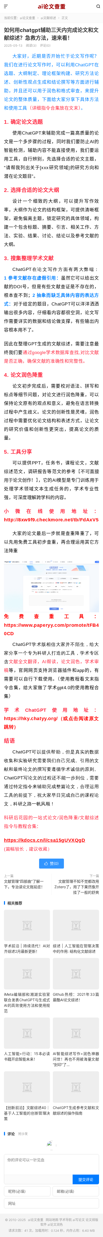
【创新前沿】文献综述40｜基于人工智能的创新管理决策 (27, 1113)
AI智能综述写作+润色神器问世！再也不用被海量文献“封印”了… (76, 1059)
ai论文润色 (55, 1225)
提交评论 (85, 1179)
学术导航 (65, 1220)
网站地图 (52, 1220)
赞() (51, 863)
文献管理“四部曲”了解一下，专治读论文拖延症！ (24, 884)
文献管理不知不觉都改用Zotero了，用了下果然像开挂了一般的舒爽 (76, 887)
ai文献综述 (48, 18)
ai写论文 (79, 1220)
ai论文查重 (51, 6)
